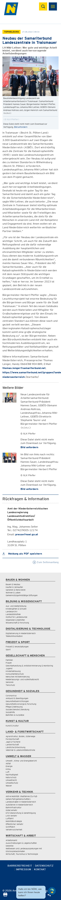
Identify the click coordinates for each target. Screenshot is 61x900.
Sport (8, 649)
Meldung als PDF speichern (24, 553)
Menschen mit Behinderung (18, 676)
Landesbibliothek (13, 614)
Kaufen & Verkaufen (14, 587)
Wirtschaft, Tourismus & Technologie (22, 854)
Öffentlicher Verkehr (14, 824)
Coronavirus (11, 695)
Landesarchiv (11, 611)
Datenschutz (44, 865)
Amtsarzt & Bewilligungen (17, 698)
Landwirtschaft (12, 744)
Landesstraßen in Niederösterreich (21, 802)
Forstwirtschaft (12, 739)
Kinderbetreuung (13, 671)
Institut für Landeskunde (16, 617)
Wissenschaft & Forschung (17, 622)
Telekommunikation (14, 636)
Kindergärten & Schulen (16, 609)
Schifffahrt (10, 827)
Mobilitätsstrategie (14, 821)
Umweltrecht (11, 780)
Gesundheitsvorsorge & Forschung (21, 704)
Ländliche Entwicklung (15, 747)
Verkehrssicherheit (14, 829)
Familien (9, 660)
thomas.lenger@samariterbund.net (24, 368)
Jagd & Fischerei (13, 742)
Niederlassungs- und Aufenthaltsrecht (22, 679)
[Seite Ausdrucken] (5, 895)
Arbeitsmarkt (11, 840)
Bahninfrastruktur (13, 807)
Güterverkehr (11, 810)
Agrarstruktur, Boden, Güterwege (20, 736)
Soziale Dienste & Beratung (17, 709)
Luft (7, 772)
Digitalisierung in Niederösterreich (21, 633)
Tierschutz (10, 685)
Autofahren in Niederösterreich (19, 804)
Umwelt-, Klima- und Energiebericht (21, 761)
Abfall (8, 763)
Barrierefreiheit (19, 865)
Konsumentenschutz (15, 674)
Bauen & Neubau (13, 584)
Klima (8, 769)
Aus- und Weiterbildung (16, 606)
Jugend (9, 668)
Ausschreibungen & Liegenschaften (21, 843)
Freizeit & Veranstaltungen (17, 646)
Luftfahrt (10, 818)
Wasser (9, 785)
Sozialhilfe (10, 712)
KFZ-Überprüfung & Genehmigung (21, 813)
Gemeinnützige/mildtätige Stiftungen (22, 595)
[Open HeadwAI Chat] (52, 891)
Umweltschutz (12, 783)
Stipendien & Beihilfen (15, 620)
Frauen (9, 663)
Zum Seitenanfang (47, 562)
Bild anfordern (20, 127)
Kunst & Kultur (12, 725)
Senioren (10, 682)
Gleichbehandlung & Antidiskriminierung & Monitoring (29, 665)
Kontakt (40, 869)
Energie (9, 766)
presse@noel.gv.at (26, 534)
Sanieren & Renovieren (16, 590)
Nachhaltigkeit (12, 774)
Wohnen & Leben (13, 592)
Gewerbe (9, 846)
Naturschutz (11, 777)
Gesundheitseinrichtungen (17, 701)
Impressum (23, 869)
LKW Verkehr (11, 815)
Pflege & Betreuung (14, 707)
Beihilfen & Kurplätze (15, 715)
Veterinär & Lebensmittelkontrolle (20, 750)
